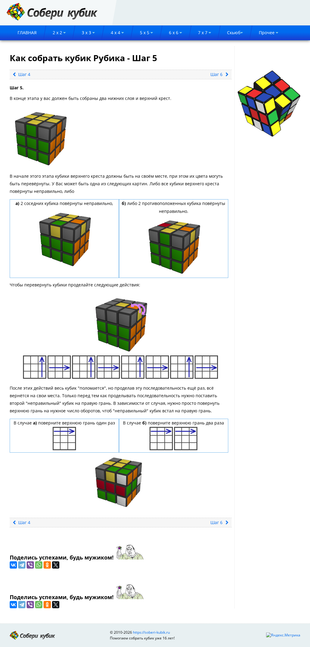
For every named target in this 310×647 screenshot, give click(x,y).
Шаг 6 (216, 74)
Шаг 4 (23, 74)
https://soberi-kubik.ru (151, 632)
